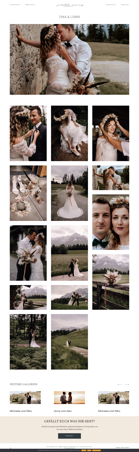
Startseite (15, 4)
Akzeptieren (84, 450)
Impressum (69, 448)
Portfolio (111, 4)
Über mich (30, 4)
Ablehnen (89, 450)
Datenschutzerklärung (96, 450)
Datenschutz (86, 446)
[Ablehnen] (137, 450)
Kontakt (125, 4)
